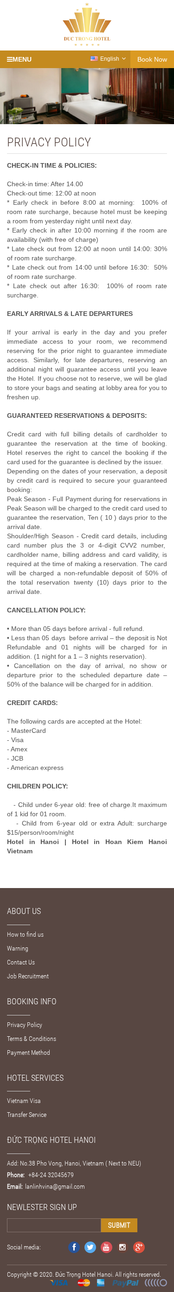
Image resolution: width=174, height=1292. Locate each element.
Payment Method (28, 1052)
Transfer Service (26, 1114)
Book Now (152, 59)
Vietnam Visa (24, 1100)
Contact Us (21, 962)
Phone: (16, 1175)
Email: (15, 1186)
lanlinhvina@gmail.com (55, 1186)
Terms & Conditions (31, 1038)
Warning (17, 948)
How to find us (25, 934)
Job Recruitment (28, 976)
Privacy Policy (24, 1024)
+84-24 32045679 (50, 1175)
